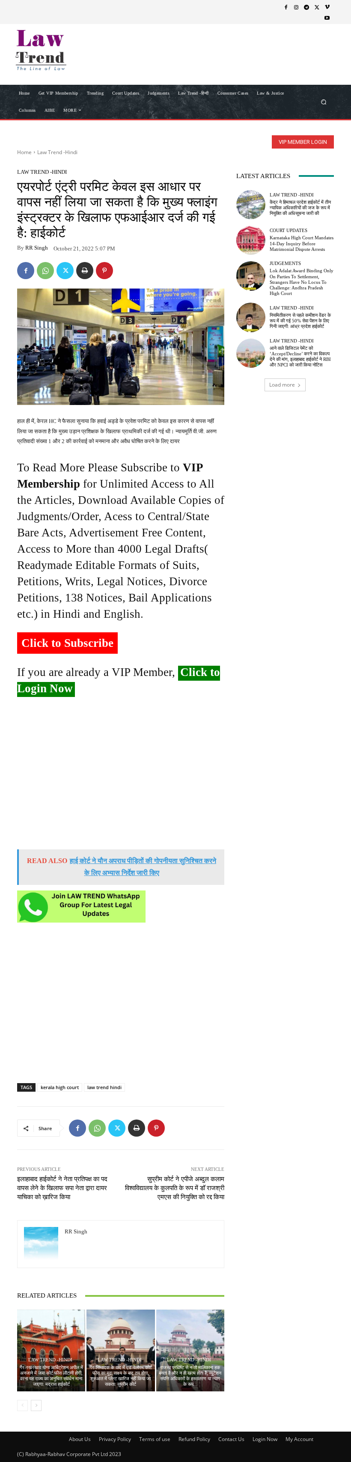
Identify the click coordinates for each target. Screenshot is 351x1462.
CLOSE (331, 54)
